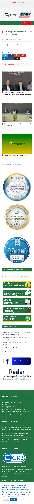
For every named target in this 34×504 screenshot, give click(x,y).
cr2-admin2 (8, 39)
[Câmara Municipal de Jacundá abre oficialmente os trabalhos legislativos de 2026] (17, 81)
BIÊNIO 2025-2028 (7, 351)
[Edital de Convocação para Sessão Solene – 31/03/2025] (17, 144)
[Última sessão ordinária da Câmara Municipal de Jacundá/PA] (17, 112)
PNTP (10, 480)
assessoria (22, 469)
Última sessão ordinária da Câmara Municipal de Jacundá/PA (17, 4)
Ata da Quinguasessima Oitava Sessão (14, 45)
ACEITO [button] (13, 499)
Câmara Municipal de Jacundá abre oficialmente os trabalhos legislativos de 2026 (17, 93)
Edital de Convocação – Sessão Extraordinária (15, 348)
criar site (13, 467)
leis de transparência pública (19, 474)
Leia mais (22, 494)
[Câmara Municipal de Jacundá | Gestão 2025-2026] (17, 14)
